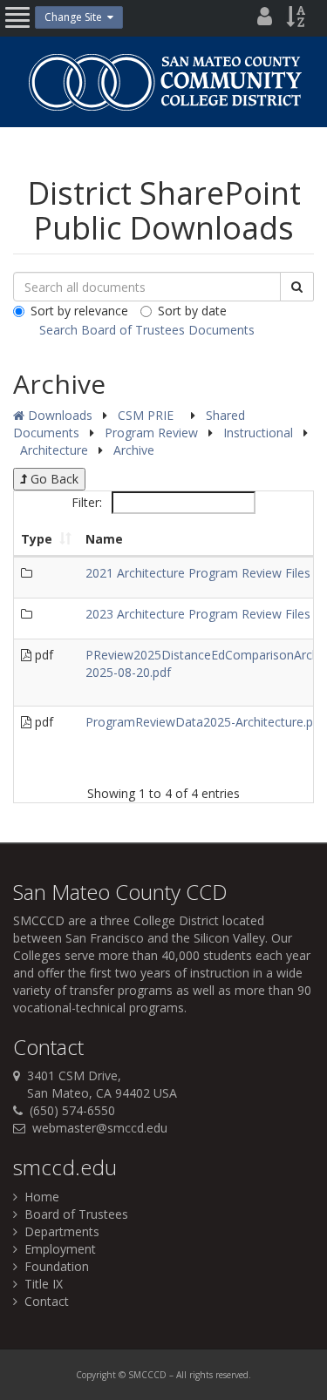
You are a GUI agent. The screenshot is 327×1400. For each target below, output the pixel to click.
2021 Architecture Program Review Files (197, 573)
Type (36, 539)
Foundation (53, 1266)
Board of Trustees (72, 1214)
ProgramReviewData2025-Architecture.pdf (204, 722)
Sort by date (192, 310)
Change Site (75, 17)
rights (201, 1375)
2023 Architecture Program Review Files (197, 613)
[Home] (164, 82)
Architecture (56, 450)
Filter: (89, 502)
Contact (43, 1301)
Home (38, 1196)
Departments (58, 1231)
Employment (56, 1249)
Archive (133, 450)
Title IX (40, 1283)
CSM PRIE (147, 415)
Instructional (259, 432)
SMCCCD (39, 920)
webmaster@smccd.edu (99, 1127)
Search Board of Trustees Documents (147, 329)
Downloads (58, 415)
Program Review (153, 432)
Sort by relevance (79, 310)
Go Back (52, 478)
